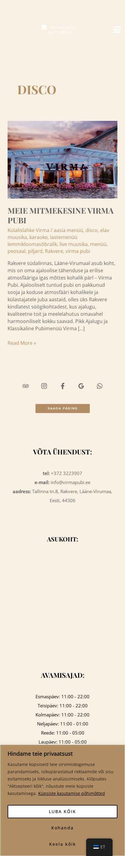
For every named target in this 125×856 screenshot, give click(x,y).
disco (92, 230)
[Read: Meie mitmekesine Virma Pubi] (63, 159)
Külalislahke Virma (28, 230)
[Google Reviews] (9, 38)
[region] (62, 800)
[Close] (118, 749)
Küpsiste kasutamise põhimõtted (71, 793)
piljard (35, 251)
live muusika (73, 244)
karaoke (38, 237)
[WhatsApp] (9, 47)
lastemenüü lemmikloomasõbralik (42, 240)
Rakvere (54, 251)
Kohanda (62, 828)
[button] (62, 408)
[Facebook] (9, 29)
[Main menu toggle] (117, 29)
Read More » (22, 342)
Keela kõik (62, 844)
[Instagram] (9, 20)
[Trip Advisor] (9, 11)
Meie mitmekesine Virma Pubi (60, 215)
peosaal (16, 251)
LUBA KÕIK (62, 811)
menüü (98, 244)
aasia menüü (68, 230)
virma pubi (78, 251)
